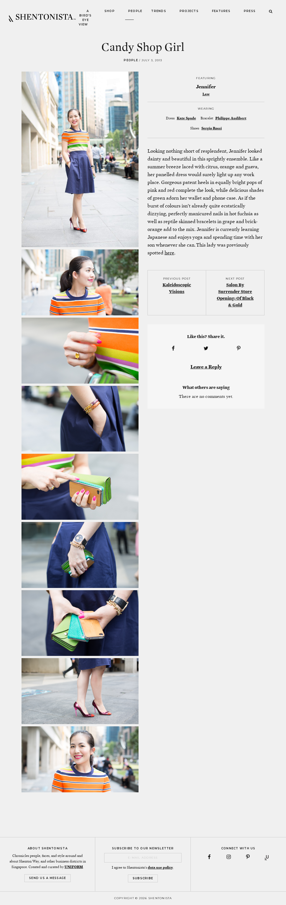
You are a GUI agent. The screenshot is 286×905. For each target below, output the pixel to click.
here (169, 253)
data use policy (160, 867)
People (135, 11)
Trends (158, 11)
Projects (189, 11)
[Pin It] (238, 348)
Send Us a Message (47, 878)
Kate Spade (186, 118)
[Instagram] (228, 857)
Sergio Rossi (211, 128)
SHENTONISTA (42, 18)
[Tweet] (206, 348)
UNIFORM (74, 867)
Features (221, 11)
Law (206, 94)
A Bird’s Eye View (85, 17)
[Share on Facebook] (173, 348)
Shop (109, 11)
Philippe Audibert (230, 118)
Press (250, 11)
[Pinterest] (248, 857)
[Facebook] (209, 857)
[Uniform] (267, 857)
